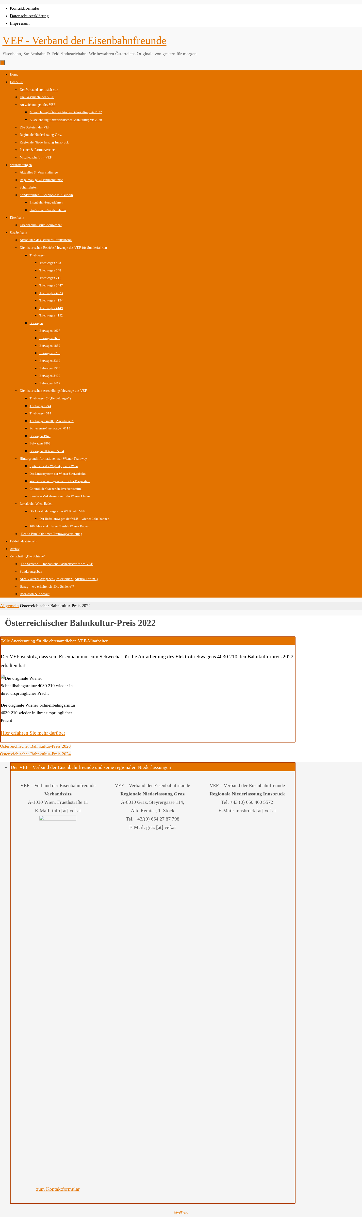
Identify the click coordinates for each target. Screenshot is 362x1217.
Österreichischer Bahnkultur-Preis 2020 (35, 746)
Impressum (20, 23)
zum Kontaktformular (58, 1189)
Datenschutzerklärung (29, 15)
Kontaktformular (25, 8)
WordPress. (181, 1212)
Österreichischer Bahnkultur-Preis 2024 (35, 753)
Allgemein (9, 605)
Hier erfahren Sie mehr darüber (33, 733)
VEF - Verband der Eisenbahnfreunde (84, 40)
